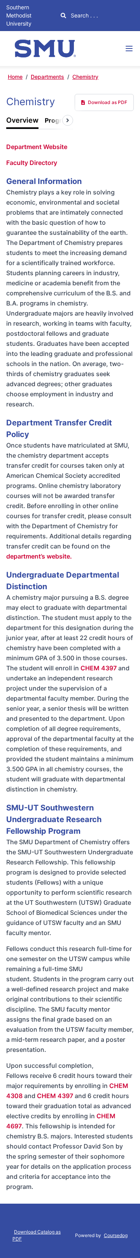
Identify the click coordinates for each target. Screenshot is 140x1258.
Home (15, 76)
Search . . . (83, 15)
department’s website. (39, 556)
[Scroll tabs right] (67, 120)
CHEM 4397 (98, 668)
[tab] (22, 120)
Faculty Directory (31, 163)
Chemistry (85, 76)
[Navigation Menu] (129, 48)
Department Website (36, 147)
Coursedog (116, 1235)
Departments (47, 76)
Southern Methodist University (19, 15)
